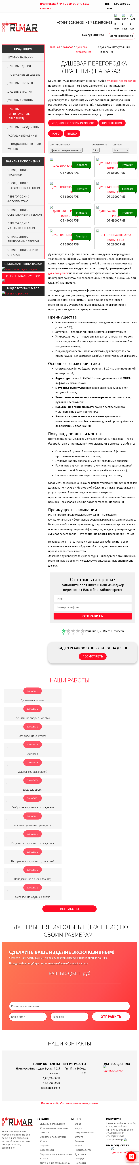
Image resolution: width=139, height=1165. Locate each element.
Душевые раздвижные (24, 127)
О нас (78, 1123)
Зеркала (45, 1145)
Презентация (112, 123)
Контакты (80, 1162)
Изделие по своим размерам (73, 123)
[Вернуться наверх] (130, 1146)
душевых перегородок (121, 80)
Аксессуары (47, 1149)
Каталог (67, 47)
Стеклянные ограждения (54, 1128)
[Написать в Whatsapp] (117, 22)
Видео (72, 133)
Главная (55, 47)
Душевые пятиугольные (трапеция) (18, 113)
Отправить (92, 616)
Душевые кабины (20, 100)
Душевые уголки (19, 91)
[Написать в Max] (132, 22)
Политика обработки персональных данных (69, 1103)
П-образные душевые (23, 74)
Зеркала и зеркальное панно (56, 1154)
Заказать (32, 691)
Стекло (44, 1141)
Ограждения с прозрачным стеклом (23, 185)
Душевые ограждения (52, 1123)
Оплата (79, 1136)
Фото (56, 133)
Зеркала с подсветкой (53, 1136)
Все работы (69, 909)
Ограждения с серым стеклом (22, 252)
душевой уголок (58, 273)
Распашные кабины (22, 135)
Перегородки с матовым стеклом (21, 225)
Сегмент (117, 144)
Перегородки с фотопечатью (18, 199)
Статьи (44, 1158)
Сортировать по (60, 144)
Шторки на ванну (20, 57)
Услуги (78, 1128)
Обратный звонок (121, 36)
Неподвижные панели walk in (24, 146)
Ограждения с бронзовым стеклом (23, 239)
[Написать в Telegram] (125, 22)
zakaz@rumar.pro (93, 35)
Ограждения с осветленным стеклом (24, 212)
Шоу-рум (80, 1158)
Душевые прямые (20, 83)
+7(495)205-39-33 (99, 22)
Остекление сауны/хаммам (55, 1162)
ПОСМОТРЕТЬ (92, 656)
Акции (78, 1145)
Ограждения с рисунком (17, 172)
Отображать (99, 144)
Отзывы (79, 1141)
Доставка (80, 1154)
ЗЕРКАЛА (45, 1132)
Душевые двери (19, 66)
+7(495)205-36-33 (70, 22)
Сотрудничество (84, 1132)
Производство (83, 1149)
